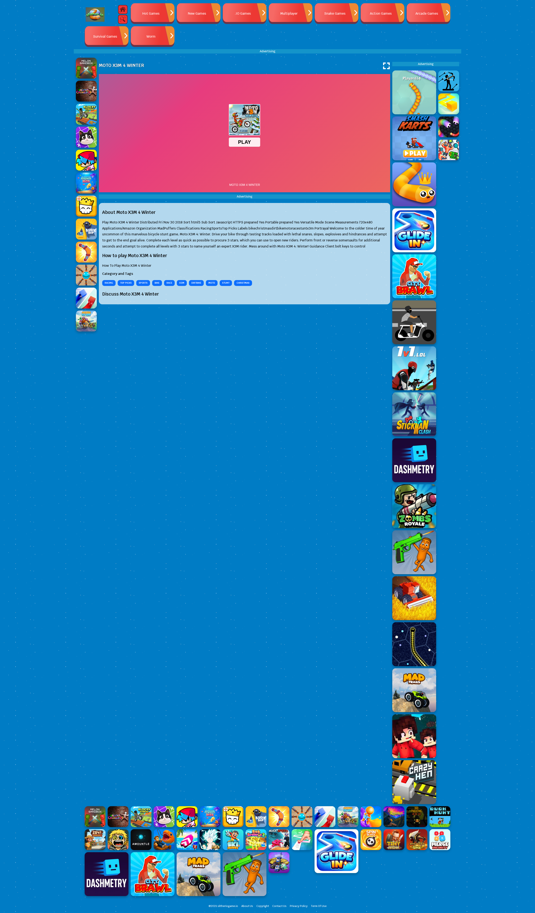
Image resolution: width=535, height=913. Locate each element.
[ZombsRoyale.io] (414, 506)
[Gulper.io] (414, 644)
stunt (225, 282)
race (169, 282)
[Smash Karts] (414, 138)
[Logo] (95, 14)
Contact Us (279, 906)
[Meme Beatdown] (414, 552)
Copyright (262, 906)
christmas (243, 282)
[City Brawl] (414, 276)
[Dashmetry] (414, 460)
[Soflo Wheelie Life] (414, 322)
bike (157, 282)
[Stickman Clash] (414, 414)
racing (109, 282)
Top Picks (126, 282)
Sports (143, 282)
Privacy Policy (299, 906)
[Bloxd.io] (414, 736)
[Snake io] (414, 92)
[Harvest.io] (414, 598)
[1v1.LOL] (414, 368)
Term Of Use (319, 906)
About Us (247, 906)
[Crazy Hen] (414, 782)
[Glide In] (414, 230)
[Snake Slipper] (414, 184)
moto (211, 282)
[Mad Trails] (414, 690)
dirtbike (196, 282)
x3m (181, 282)
